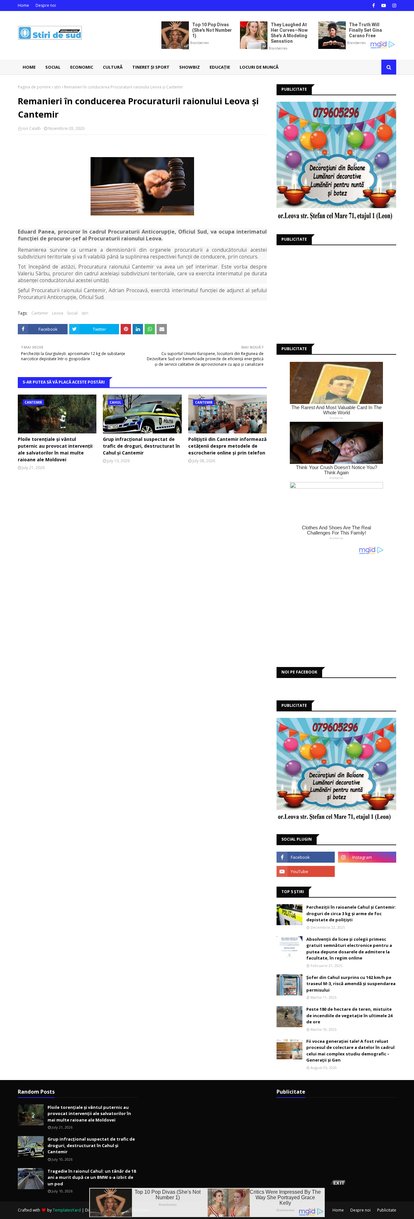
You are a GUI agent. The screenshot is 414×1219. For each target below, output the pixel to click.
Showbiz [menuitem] (189, 67)
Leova (57, 313)
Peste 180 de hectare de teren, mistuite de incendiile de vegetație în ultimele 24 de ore (349, 1015)
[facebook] (373, 5)
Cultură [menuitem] (113, 67)
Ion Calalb (31, 128)
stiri (57, 87)
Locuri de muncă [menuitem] (259, 67)
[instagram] (393, 5)
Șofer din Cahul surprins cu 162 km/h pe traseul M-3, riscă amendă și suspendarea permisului (351, 983)
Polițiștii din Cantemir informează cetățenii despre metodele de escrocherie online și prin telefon (227, 446)
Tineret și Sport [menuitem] (150, 67)
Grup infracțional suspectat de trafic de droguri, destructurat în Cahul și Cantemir (141, 446)
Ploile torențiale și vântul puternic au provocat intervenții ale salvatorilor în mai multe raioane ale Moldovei (55, 449)
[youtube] (383, 5)
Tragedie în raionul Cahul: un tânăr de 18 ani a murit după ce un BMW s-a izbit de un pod (92, 1177)
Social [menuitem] (52, 67)
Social (72, 313)
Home (23, 5)
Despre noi (46, 5)
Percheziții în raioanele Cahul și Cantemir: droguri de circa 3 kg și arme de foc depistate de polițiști (351, 913)
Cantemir (39, 313)
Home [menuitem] (29, 67)
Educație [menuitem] (220, 67)
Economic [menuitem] (81, 67)
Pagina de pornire (34, 87)
